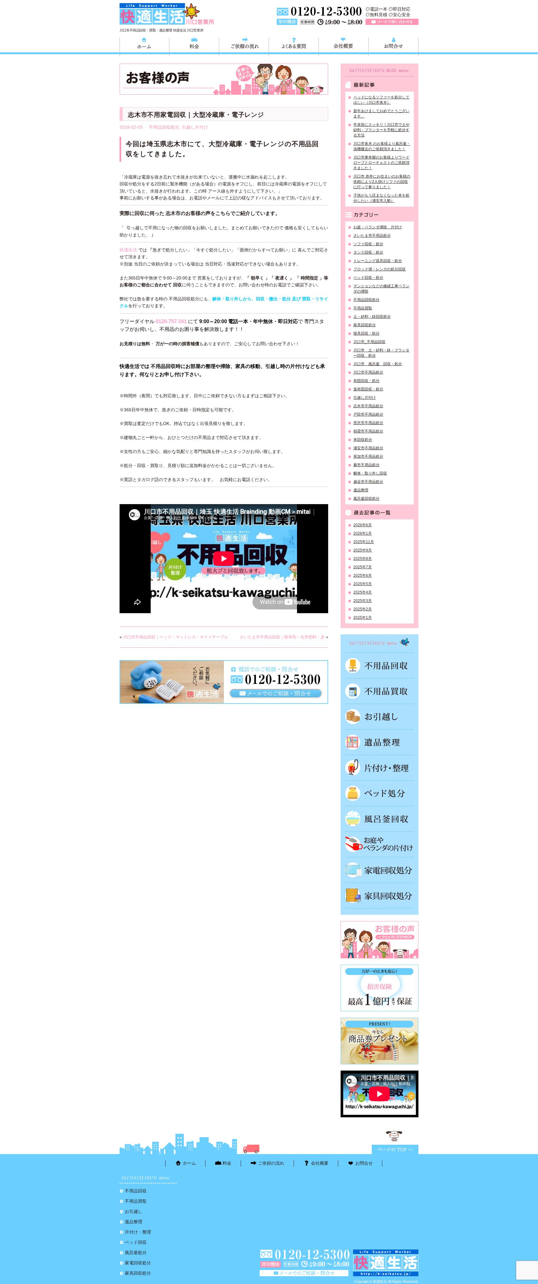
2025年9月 (362, 550)
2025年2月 (362, 609)
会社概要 (343, 45)
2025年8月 (362, 558)
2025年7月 (362, 567)
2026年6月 (362, 525)
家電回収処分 (379, 869)
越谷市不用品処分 (368, 482)
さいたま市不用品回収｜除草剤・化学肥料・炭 (282, 637)
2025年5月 (362, 584)
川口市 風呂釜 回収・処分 (377, 364)
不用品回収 (379, 665)
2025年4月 (362, 592)
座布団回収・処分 (368, 389)
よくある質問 (294, 45)
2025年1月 (362, 617)
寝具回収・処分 (366, 333)
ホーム (144, 45)
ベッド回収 (379, 793)
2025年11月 (363, 542)
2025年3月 (362, 601)
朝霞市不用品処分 (368, 431)
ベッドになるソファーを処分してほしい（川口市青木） (381, 100)
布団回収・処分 (366, 381)
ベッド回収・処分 (368, 277)
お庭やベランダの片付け (379, 844)
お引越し (379, 716)
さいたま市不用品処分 (372, 235)
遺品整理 (360, 490)
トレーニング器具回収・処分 (377, 261)
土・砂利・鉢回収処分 (372, 316)
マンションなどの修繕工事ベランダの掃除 (381, 289)
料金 (194, 45)
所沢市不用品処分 (368, 423)
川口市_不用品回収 (369, 342)
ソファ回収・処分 (368, 244)
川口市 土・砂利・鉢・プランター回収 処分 (381, 353)
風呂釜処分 (379, 818)
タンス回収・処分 (368, 252)
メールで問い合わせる (392, 22)
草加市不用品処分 (368, 456)
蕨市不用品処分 (366, 465)
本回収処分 (362, 439)
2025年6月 (362, 575)
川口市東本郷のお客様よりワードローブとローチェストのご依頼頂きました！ (381, 162)
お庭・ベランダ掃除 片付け (377, 227)
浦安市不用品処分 (368, 448)
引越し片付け (195, 127)
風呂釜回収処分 (366, 498)
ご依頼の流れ (244, 45)
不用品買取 (362, 308)
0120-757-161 (171, 321)
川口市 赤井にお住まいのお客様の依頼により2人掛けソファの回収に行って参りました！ (381, 181)
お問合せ (393, 45)
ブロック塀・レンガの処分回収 (379, 269)
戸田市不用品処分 (368, 414)
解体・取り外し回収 (370, 473)
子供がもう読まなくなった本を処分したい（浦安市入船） (381, 198)
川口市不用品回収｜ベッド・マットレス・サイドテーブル (175, 637)
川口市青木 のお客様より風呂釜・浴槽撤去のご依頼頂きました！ (381, 146)
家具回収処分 (364, 325)
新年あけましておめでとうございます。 (381, 113)
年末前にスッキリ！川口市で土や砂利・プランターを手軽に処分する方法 (381, 129)
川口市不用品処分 (368, 372)
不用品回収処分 (164, 127)
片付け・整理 (379, 767)
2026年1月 (362, 533)
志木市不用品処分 (368, 406)
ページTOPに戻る (395, 1149)
